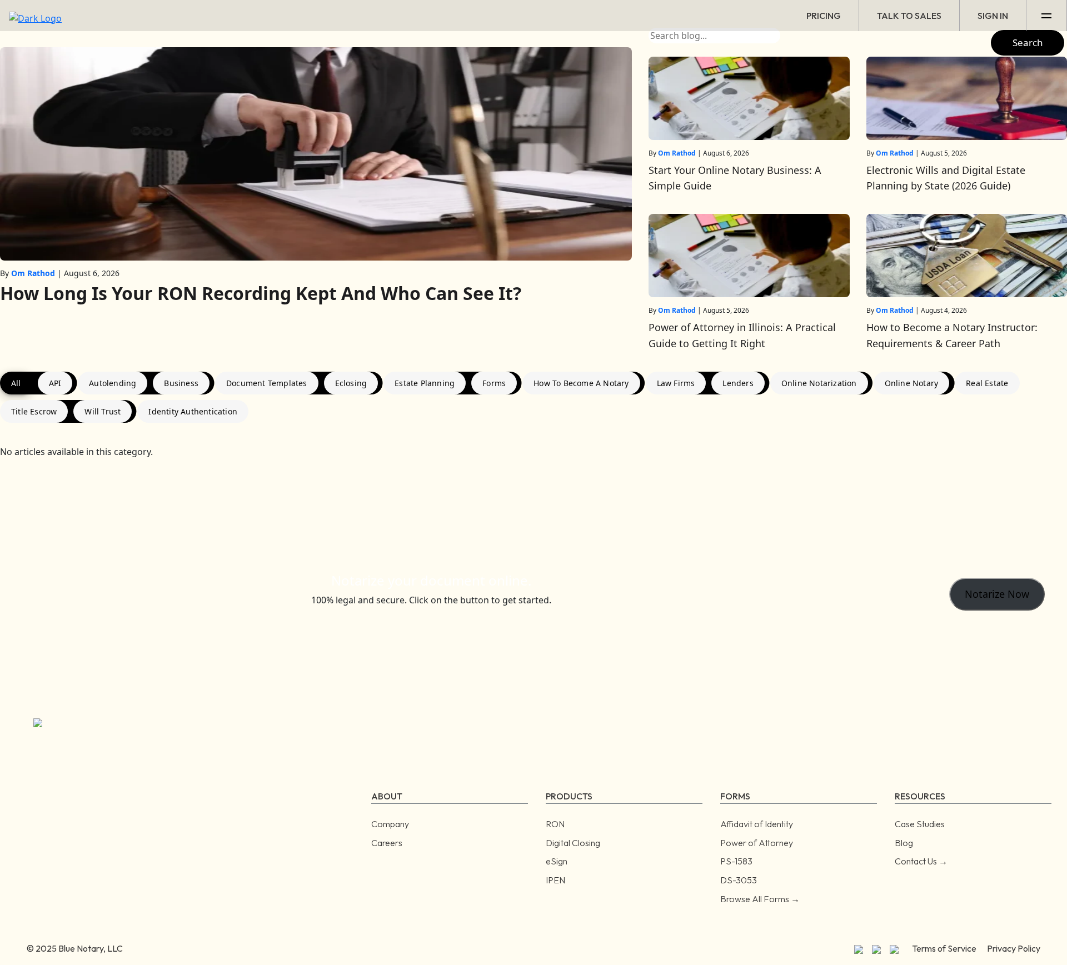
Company (390, 823)
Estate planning (425, 383)
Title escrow (34, 411)
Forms (494, 383)
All (16, 383)
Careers (386, 842)
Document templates (266, 383)
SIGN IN (993, 15)
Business (181, 383)
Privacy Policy (1013, 948)
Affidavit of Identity (756, 823)
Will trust (102, 411)
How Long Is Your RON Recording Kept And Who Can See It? (260, 293)
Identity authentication (192, 411)
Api (55, 383)
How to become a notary (581, 383)
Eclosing (351, 383)
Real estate (987, 383)
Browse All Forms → (760, 898)
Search (1028, 42)
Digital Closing (573, 842)
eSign (556, 861)
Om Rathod (33, 273)
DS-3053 (738, 880)
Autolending (112, 383)
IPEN (555, 880)
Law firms (676, 383)
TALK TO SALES (909, 15)
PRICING (823, 15)
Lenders (737, 383)
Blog (904, 842)
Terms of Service (944, 948)
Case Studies (920, 823)
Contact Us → (921, 861)
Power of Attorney (756, 842)
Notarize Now (997, 594)
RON (555, 823)
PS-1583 (736, 861)
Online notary (912, 383)
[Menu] (1046, 15)
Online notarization (819, 383)
